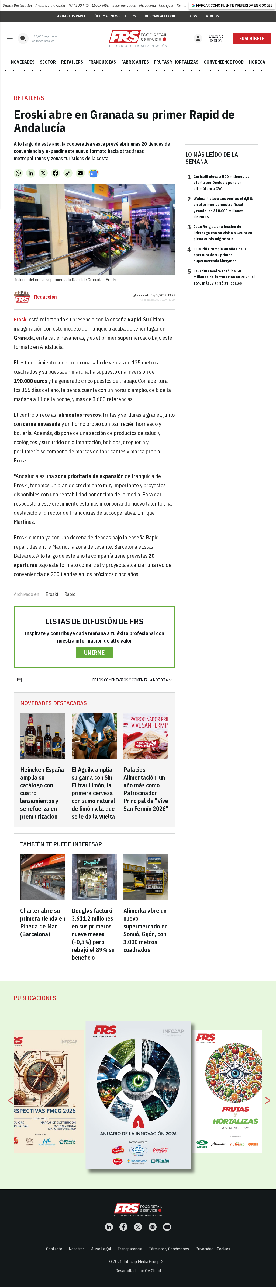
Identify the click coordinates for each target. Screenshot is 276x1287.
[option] (138, 1095)
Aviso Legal (101, 1248)
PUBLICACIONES (35, 998)
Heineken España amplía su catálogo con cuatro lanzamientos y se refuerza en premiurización (42, 793)
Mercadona (147, 5)
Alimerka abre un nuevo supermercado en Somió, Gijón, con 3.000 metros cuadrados (145, 930)
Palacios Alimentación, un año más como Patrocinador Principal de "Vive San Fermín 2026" (145, 789)
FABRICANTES (135, 62)
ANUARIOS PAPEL (71, 16)
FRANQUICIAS (102, 62)
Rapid (70, 594)
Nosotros (77, 1248)
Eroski (52, 594)
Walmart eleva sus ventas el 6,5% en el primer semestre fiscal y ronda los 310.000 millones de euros (220, 207)
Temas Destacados (17, 5)
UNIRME (94, 652)
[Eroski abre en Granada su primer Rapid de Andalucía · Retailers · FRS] (138, 38)
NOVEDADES (22, 62)
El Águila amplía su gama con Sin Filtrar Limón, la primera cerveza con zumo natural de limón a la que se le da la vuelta (93, 793)
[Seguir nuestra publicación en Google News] (93, 173)
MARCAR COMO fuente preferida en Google (234, 5)
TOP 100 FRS (78, 5)
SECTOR (48, 62)
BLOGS (191, 16)
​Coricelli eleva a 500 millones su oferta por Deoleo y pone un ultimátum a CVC (218, 182)
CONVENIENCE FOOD (224, 62)
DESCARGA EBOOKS (161, 16)
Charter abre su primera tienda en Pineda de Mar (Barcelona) (42, 922)
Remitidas (184, 5)
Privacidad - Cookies (212, 1248)
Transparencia (130, 1248)
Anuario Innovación (50, 5)
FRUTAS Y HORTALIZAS (176, 62)
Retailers (29, 97)
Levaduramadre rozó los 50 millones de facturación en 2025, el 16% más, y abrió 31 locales (221, 277)
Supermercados (124, 5)
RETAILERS (72, 62)
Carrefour (166, 5)
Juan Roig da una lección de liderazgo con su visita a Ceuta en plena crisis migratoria (219, 232)
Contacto (54, 1248)
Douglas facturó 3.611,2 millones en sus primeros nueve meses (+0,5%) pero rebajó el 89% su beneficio (93, 934)
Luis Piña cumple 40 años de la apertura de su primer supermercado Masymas (217, 255)
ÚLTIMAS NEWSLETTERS (115, 16)
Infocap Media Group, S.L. (145, 1261)
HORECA (257, 62)
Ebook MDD (100, 5)
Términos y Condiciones (169, 1248)
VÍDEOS (212, 16)
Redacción (45, 296)
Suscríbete (251, 38)
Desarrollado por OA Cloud (138, 1270)
